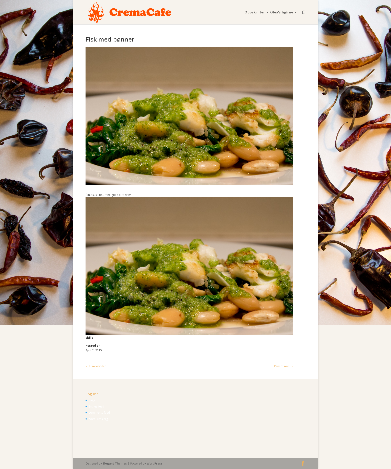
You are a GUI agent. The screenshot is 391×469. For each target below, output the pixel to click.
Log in (92, 400)
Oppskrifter (255, 12)
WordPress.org (98, 419)
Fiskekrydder (96, 366)
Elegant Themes (115, 463)
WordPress (155, 463)
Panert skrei (283, 366)
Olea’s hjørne (281, 12)
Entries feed (96, 406)
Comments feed (99, 412)
